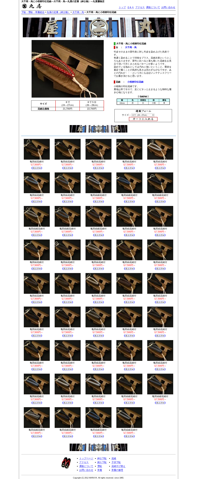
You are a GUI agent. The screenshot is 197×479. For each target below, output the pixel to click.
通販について (153, 7)
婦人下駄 (102, 462)
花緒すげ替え (118, 466)
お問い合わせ (168, 7)
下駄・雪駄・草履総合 (32, 12)
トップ (122, 7)
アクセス (140, 7)
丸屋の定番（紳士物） (58, 12)
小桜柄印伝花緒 (135, 82)
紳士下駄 (102, 458)
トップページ (86, 458)
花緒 (113, 458)
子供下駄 (116, 462)
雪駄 (99, 466)
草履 (99, 470)
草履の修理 (117, 470)
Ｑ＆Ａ (130, 7)
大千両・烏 (78, 12)
